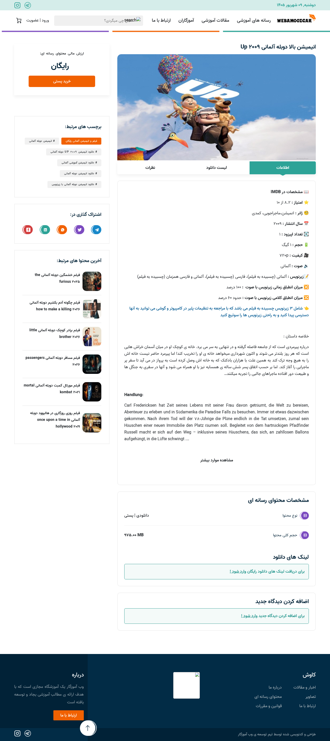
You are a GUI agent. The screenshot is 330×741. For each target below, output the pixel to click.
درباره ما (275, 687)
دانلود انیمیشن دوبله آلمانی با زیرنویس (73, 184)
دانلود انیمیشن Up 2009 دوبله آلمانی (72, 152)
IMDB (276, 192)
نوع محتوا (290, 516)
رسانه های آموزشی (254, 20)
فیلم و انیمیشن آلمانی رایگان (81, 141)
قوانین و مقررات (269, 706)
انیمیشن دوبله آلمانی (40, 141)
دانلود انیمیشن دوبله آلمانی (79, 173)
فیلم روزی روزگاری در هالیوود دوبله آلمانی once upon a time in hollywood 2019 (55, 420)
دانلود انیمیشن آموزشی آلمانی (78, 163)
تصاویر (311, 696)
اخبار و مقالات (304, 687)
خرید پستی (62, 81)
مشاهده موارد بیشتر (216, 460)
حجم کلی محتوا (285, 535)
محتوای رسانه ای (268, 696)
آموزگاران (186, 20)
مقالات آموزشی (215, 20)
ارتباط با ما (161, 20)
